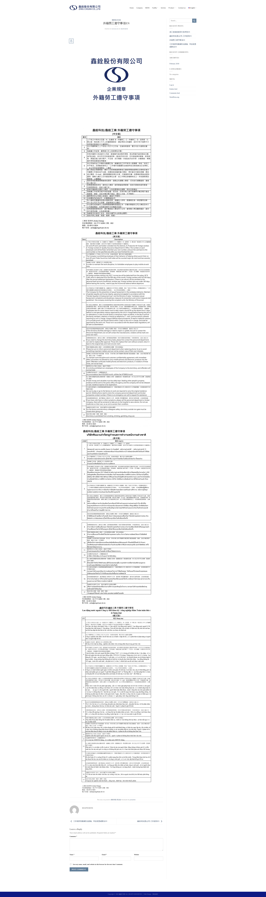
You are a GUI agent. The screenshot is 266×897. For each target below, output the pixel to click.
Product (171, 8)
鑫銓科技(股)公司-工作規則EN (148, 821)
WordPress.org (174, 97)
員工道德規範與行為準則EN (179, 32)
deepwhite (124, 29)
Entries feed (173, 89)
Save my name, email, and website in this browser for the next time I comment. (98, 864)
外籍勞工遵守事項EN (177, 40)
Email (104, 854)
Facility (154, 8)
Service (163, 8)
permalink (132, 799)
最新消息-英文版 (116, 20)
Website (136, 854)
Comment (73, 836)
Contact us (182, 8)
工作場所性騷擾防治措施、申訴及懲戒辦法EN (90, 821)
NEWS (147, 8)
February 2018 (174, 64)
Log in (171, 85)
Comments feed (174, 93)
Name (72, 854)
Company (139, 8)
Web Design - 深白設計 (151, 894)
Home (132, 8)
